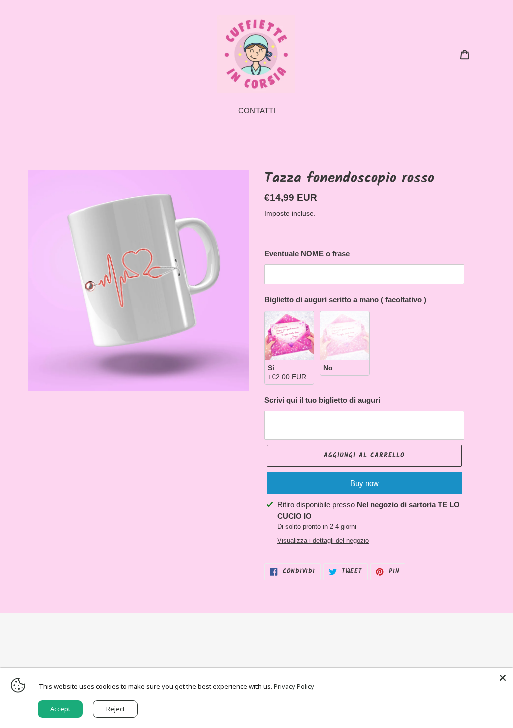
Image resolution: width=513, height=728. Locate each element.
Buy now (364, 483)
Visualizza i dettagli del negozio (323, 540)
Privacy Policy (294, 686)
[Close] (503, 678)
